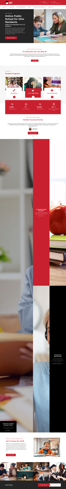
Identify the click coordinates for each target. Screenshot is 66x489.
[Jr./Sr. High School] (33, 97)
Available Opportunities (57, 363)
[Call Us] (41, 2)
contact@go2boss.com (57, 3)
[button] (6, 128)
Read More (8, 430)
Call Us (44, 1)
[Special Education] (52, 97)
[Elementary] (14, 97)
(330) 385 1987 (45, 3)
